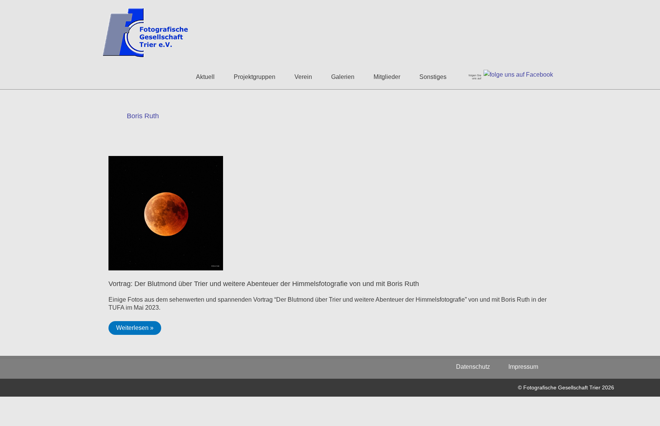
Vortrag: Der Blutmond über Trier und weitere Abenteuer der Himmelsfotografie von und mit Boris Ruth (263, 284)
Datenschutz (477, 366)
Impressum (523, 366)
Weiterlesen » (138, 329)
